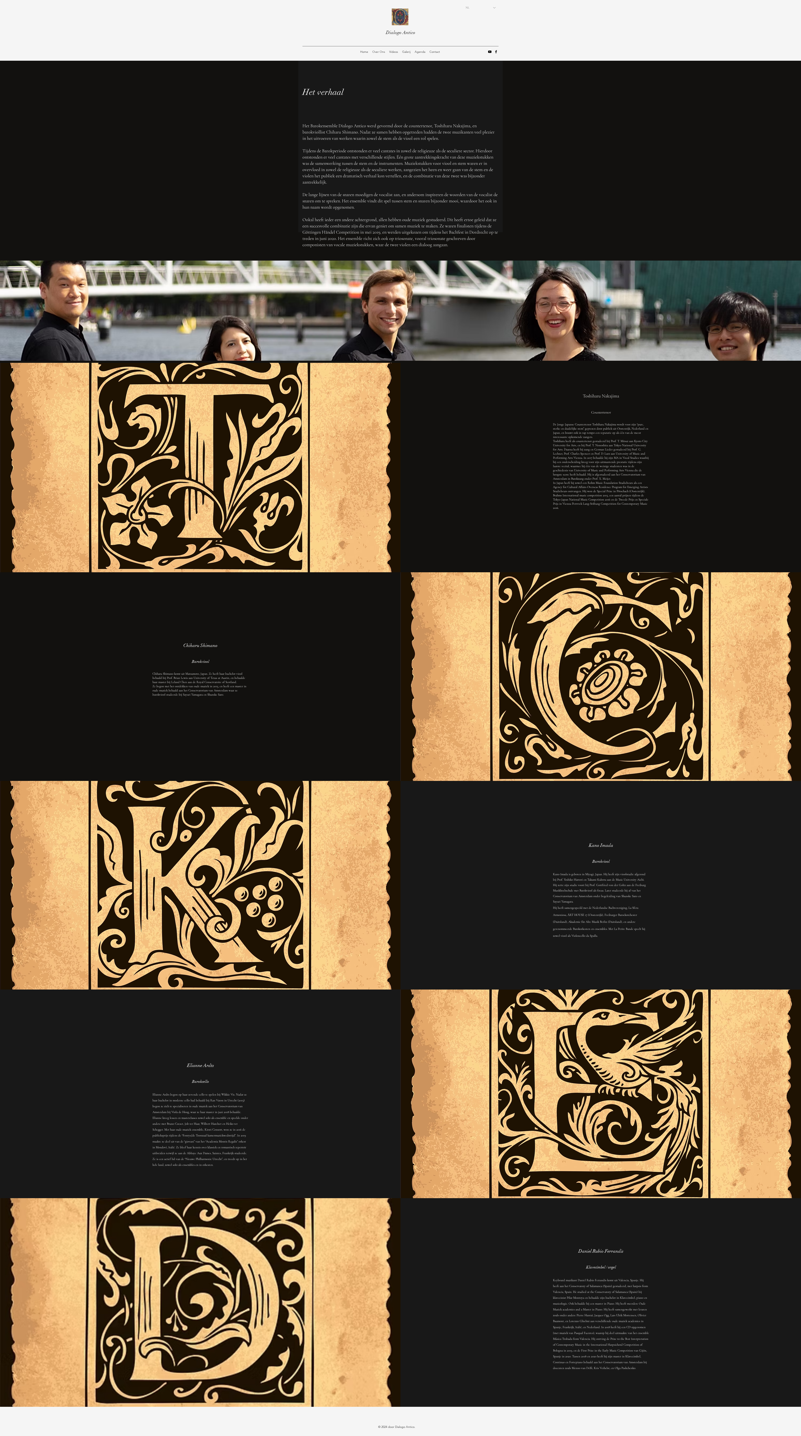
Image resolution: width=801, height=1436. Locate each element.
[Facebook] (496, 52)
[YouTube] (490, 52)
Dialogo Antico (400, 32)
